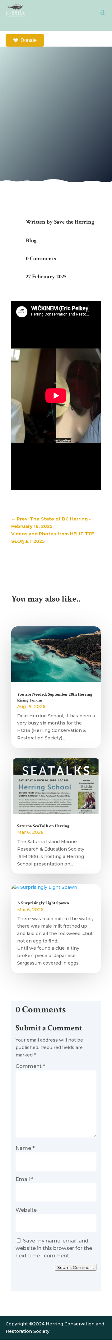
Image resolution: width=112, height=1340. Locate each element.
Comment (30, 1066)
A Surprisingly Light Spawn (43, 903)
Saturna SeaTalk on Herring (43, 826)
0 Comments (41, 258)
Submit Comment (75, 1267)
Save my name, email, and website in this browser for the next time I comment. (54, 1248)
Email (24, 1179)
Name (25, 1148)
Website (26, 1210)
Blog (31, 240)
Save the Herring (74, 221)
